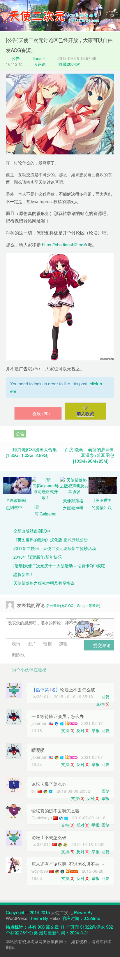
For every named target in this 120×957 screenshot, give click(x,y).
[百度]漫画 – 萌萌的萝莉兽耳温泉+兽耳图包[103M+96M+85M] (88, 455)
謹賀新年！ (23, 574)
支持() (103, 704)
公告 (15, 58)
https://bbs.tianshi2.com (64, 244)
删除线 (17, 654)
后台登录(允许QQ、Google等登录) (73, 605)
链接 (47, 643)
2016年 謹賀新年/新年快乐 (37, 557)
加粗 (63, 643)
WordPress (16, 918)
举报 (95, 730)
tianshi (39, 58)
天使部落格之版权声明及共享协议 (44, 583)
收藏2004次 (69, 64)
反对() (83, 730)
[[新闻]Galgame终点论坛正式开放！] (45, 488)
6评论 (40, 64)
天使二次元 (62, 912)
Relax (55, 918)
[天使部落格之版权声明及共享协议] (74, 485)
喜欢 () (41, 413)
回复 (105, 696)
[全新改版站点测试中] (17, 485)
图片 (31, 643)
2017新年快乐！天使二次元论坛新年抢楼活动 (54, 548)
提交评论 (101, 645)
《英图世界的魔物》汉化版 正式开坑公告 (50, 539)
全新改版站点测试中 (31, 531)
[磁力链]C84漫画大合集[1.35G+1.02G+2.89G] (31, 452)
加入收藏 (85, 413)
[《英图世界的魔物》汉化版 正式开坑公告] (103, 485)
